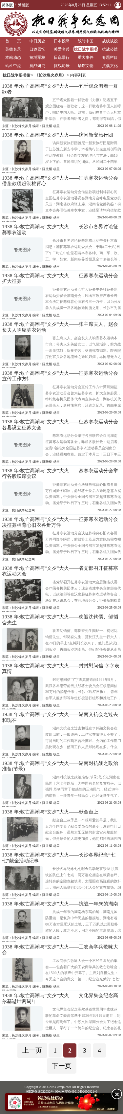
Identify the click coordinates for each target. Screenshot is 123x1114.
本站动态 (13, 57)
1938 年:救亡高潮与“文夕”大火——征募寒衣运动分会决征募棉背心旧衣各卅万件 (60, 522)
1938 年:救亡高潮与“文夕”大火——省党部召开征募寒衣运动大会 (60, 571)
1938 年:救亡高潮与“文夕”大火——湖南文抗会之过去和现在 (60, 717)
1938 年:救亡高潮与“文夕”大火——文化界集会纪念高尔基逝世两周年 (60, 998)
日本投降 (62, 41)
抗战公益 (110, 49)
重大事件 (85, 57)
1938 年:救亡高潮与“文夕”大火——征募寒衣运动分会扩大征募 (60, 278)
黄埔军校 (37, 57)
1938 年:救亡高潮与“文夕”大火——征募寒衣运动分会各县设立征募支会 (60, 424)
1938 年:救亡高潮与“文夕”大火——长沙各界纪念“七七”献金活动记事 (58, 857)
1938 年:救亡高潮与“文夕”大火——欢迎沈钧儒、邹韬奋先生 (60, 619)
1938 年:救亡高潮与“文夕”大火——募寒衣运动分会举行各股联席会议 (60, 473)
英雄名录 (13, 49)
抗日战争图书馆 (85, 50)
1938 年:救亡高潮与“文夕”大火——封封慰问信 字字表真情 (60, 668)
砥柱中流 (13, 65)
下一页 (62, 1065)
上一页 (32, 1050)
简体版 (7, 5)
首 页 (13, 41)
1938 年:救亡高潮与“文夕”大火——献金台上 (50, 811)
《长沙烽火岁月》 (50, 75)
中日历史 (37, 41)
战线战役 (110, 41)
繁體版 (23, 5)
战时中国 (85, 41)
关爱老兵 (62, 49)
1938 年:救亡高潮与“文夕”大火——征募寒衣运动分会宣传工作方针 (60, 376)
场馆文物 (85, 65)
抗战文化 (110, 65)
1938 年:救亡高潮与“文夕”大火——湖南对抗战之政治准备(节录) (60, 766)
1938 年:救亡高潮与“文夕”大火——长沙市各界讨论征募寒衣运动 (60, 229)
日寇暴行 (62, 57)
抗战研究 (37, 65)
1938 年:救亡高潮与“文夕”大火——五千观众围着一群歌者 (60, 89)
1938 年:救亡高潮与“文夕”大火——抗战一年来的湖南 (60, 903)
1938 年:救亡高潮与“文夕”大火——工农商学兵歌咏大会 (60, 949)
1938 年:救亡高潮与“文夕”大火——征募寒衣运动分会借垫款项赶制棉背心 (60, 181)
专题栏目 (110, 57)
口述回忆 (37, 49)
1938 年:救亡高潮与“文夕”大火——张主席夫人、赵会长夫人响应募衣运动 (60, 327)
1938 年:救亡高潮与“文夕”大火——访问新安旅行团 (57, 135)
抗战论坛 (62, 65)
